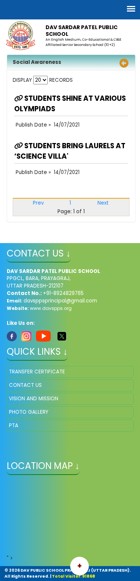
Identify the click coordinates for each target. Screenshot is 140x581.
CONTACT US (25, 385)
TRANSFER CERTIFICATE (37, 371)
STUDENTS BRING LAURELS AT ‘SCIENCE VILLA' (69, 151)
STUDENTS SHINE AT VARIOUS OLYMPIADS (70, 103)
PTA (13, 425)
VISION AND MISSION (33, 398)
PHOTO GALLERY (28, 412)
